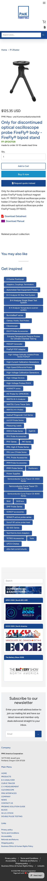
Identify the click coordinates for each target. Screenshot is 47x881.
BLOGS (4, 810)
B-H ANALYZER (8, 780)
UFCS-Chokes (13, 544)
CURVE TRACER (8, 783)
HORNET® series (14, 388)
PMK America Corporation (26, 871)
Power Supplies (13, 473)
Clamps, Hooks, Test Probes (18, 321)
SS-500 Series (13, 528)
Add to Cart (23, 166)
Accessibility (6, 836)
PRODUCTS (6, 777)
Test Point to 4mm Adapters (18, 533)
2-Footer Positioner (15, 279)
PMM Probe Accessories (17, 463)
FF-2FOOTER (8, 141)
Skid (8, 501)
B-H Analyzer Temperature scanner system (23, 309)
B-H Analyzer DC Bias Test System (21, 295)
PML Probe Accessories (17, 457)
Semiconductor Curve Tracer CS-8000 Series (23, 495)
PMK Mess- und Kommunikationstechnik (20, 116)
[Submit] (43, 35)
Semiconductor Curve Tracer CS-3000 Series (24, 480)
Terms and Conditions (10, 833)
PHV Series (11, 441)
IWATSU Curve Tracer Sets (18, 404)
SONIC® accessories (15, 512)
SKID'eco (20, 501)
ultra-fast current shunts (17, 549)
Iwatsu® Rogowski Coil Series (20, 415)
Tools (32, 538)
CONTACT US (7, 803)
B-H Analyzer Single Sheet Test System (23, 301)
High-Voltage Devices (16, 378)
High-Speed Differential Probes (19, 367)
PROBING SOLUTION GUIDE (13, 806)
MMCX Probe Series (15, 431)
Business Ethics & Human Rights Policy (17, 846)
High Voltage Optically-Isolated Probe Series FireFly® (23, 356)
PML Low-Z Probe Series (17, 452)
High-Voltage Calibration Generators (23, 372)
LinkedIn (40, 866)
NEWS (4, 800)
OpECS (32, 431)
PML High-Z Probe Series (18, 447)
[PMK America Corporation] (23, 12)
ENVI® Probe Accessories (17, 331)
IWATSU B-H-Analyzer (16, 399)
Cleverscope (12, 326)
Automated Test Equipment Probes (22, 290)
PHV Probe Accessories (16, 436)
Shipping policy (7, 843)
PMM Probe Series (15, 468)
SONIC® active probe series (19, 517)
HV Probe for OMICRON (17, 394)
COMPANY (6, 796)
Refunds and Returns (10, 839)
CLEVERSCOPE (7, 790)
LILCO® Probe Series (15, 420)
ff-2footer (14, 50)
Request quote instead (24, 183)
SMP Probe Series (14, 506)
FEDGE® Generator (14, 344)
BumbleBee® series (15, 315)
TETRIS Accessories (15, 538)
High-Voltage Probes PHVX (19, 383)
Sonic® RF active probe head (18, 522)
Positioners (33, 468)
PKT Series (26, 442)
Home (4, 50)
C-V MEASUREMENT (10, 786)
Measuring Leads (14, 425)
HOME (4, 773)
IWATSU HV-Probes (15, 410)
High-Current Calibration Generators (23, 362)
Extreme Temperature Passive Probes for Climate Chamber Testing (23, 337)
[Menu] (44, 2)
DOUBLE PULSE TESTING (11, 816)
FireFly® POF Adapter (16, 349)
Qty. (3, 152)
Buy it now (23, 174)
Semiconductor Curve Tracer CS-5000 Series (23, 487)
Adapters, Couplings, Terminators (20, 284)
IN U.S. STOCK (7, 813)
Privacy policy (7, 830)
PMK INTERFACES (9, 793)
